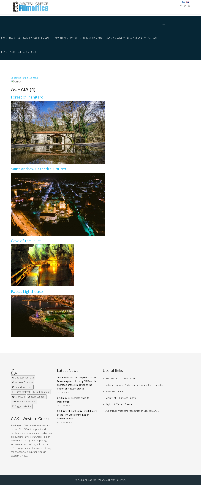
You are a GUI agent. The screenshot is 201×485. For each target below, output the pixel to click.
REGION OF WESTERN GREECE (36, 37)
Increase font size (23, 382)
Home (4, 37)
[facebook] (181, 5)
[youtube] (189, 5)
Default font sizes (23, 387)
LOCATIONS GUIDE (135, 37)
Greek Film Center (114, 391)
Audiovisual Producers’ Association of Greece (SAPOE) (132, 410)
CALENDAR (153, 37)
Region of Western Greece (118, 404)
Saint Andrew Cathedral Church (38, 168)
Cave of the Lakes (26, 240)
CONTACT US (23, 51)
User (33, 51)
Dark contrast (42, 391)
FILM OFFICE (14, 37)
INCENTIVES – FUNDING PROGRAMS (86, 37)
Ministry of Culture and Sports (120, 397)
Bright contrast (22, 391)
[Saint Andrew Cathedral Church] (100, 204)
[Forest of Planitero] (100, 132)
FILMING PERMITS (60, 37)
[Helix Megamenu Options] (165, 24)
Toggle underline (22, 406)
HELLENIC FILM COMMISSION (120, 378)
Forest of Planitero (27, 97)
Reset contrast (37, 396)
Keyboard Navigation (25, 401)
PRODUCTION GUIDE (113, 37)
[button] (31, 372)
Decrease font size (24, 377)
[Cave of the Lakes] (55, 265)
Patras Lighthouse (27, 291)
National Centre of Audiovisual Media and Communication (134, 384)
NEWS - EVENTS (8, 51)
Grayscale (19, 396)
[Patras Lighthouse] (55, 316)
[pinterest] (185, 5)
